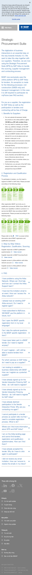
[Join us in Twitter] (20, 487)
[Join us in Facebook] (12, 487)
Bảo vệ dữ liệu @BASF (9, 572)
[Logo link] (25, 27)
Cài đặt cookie (16, 19)
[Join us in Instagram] (12, 492)
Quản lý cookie (21, 567)
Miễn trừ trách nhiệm (9, 567)
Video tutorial (17, 252)
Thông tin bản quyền (9, 570)
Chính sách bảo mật (22, 570)
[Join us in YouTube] (4, 492)
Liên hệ (20, 572)
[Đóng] (30, 2)
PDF (17, 236)
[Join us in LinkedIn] (4, 487)
